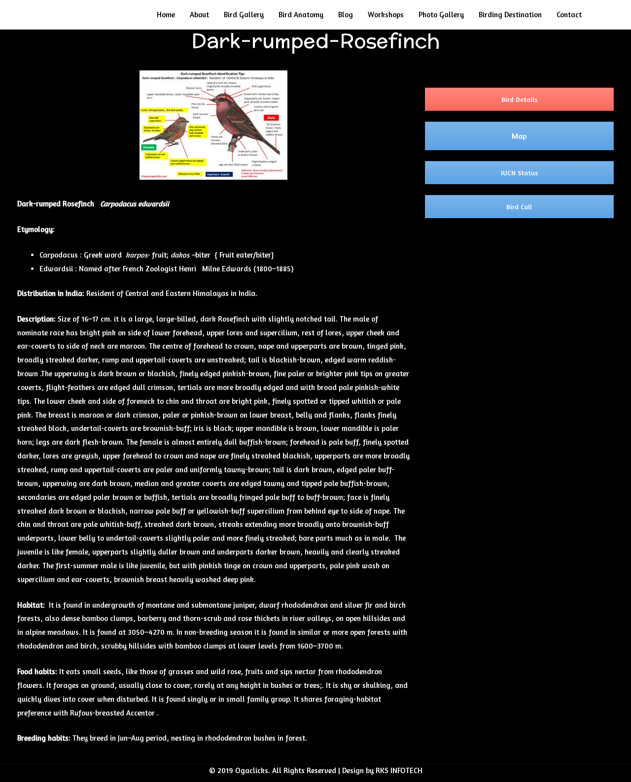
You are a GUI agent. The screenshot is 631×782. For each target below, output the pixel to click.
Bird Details (519, 99)
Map (519, 136)
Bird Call (519, 206)
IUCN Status (519, 172)
